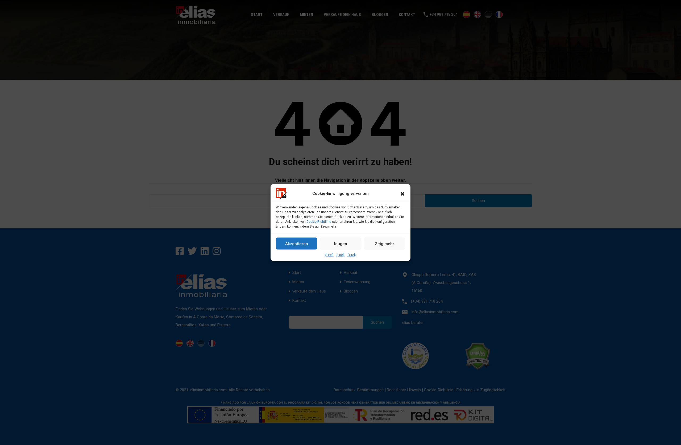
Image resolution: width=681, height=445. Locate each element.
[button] (402, 193)
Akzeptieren (296, 243)
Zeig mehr (384, 243)
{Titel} (329, 255)
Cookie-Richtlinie (318, 222)
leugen (340, 243)
